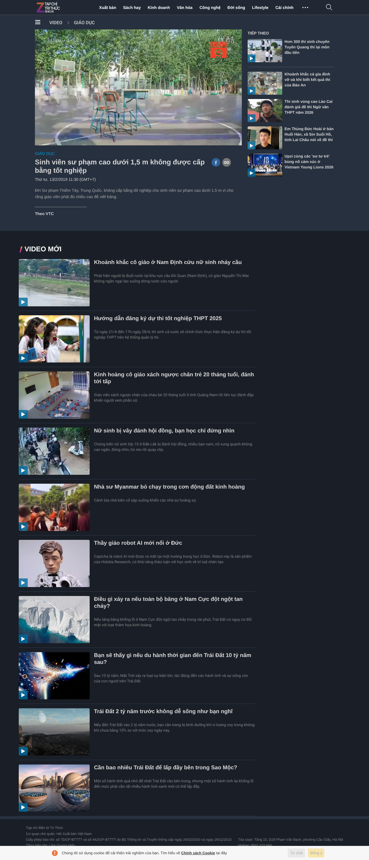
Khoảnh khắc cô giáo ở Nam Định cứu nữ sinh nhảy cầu (168, 262)
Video (55, 22)
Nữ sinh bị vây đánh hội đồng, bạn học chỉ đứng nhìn (164, 431)
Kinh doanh (159, 7)
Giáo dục (84, 22)
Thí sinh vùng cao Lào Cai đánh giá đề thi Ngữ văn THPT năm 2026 (309, 107)
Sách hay (132, 7)
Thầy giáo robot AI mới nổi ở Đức (138, 543)
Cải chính (284, 7)
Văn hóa (184, 7)
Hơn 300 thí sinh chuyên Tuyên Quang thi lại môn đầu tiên (307, 47)
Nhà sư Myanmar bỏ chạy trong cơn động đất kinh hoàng (169, 487)
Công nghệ (210, 7)
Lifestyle (260, 7)
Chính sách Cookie (198, 853)
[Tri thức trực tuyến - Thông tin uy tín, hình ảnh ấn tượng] (61, 7)
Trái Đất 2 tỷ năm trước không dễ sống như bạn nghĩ (163, 712)
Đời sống (236, 7)
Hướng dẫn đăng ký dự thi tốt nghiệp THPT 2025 (158, 319)
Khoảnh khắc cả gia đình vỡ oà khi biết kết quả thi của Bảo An (307, 79)
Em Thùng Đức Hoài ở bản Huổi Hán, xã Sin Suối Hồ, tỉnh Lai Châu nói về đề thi (309, 134)
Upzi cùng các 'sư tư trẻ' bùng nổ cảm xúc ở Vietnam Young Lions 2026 (309, 161)
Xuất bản (107, 7)
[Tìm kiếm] (329, 7)
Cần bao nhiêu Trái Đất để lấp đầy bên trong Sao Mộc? (165, 768)
